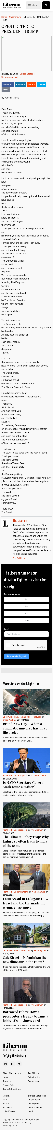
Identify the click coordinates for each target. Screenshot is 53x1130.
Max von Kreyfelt (39, 775)
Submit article (34, 1077)
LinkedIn (20, 84)
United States (26, 73)
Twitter (41, 84)
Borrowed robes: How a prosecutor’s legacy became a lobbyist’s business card (25, 1016)
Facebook (8, 84)
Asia (5, 1099)
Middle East (8, 1107)
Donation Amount (12, 594)
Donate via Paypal (16, 656)
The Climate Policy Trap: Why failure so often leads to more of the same (26, 841)
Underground (15, 17)
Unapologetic (20, 775)
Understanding (21, 892)
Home (4, 17)
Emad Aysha (9, 720)
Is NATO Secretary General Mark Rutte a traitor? (23, 784)
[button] (46, 5)
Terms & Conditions (12, 1089)
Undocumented (35, 1107)
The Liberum (20, 521)
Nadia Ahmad (38, 892)
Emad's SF (25, 717)
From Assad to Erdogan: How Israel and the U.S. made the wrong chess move (25, 902)
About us (7, 1081)
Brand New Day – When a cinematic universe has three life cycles (25, 728)
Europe (6, 1103)
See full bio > (19, 558)
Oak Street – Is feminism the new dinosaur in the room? (24, 959)
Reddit (31, 84)
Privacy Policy (9, 1085)
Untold (31, 1111)
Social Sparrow (10, 1125)
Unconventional (11, 717)
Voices (18, 77)
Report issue (33, 1081)
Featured (37, 717)
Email (5, 90)
